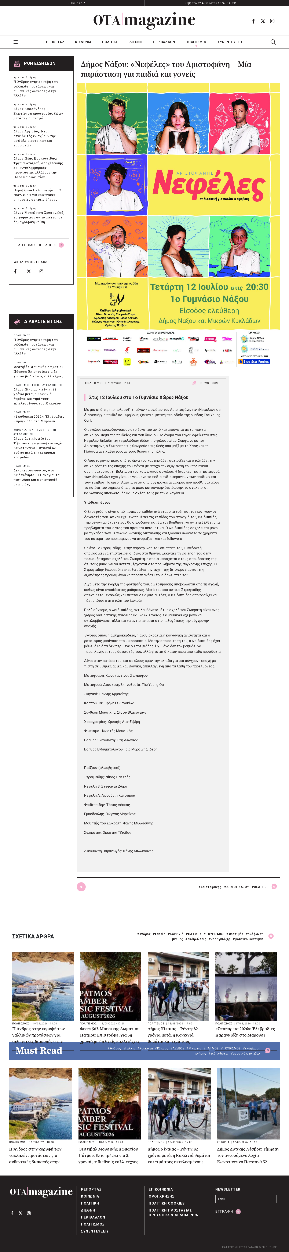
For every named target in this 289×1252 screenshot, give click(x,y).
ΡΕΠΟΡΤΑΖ (55, 42)
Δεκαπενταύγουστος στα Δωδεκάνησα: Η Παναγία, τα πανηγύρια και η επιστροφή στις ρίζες (37, 477)
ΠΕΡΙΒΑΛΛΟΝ (164, 42)
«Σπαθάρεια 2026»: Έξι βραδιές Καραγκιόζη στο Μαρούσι (39, 419)
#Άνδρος (144, 934)
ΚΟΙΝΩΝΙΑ (83, 42)
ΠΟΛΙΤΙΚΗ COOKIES (167, 1203)
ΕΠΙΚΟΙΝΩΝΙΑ (77, 3)
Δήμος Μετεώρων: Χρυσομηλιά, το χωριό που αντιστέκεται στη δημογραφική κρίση (39, 217)
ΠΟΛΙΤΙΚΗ (110, 42)
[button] (273, 42)
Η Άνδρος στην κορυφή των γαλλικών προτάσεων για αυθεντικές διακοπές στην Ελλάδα (36, 89)
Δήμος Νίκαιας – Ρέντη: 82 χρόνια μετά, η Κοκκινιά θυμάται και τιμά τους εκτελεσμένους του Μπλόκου (37, 397)
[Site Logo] (144, 21)
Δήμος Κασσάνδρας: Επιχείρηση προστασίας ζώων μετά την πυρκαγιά (38, 113)
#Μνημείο (194, 1048)
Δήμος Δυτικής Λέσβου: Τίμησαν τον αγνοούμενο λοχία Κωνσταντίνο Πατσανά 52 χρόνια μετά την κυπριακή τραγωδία (38, 448)
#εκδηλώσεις (195, 939)
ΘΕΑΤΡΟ (260, 887)
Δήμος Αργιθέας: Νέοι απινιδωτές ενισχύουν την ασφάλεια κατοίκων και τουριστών (35, 138)
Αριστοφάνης (211, 887)
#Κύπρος (161, 1048)
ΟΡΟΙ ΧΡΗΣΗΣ (162, 1196)
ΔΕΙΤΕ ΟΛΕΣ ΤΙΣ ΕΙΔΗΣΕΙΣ (37, 245)
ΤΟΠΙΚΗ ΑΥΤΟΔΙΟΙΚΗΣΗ (47, 385)
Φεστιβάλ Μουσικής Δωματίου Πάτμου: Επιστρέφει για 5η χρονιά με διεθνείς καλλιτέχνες (39, 371)
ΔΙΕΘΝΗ (135, 42)
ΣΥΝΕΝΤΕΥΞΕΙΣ (230, 42)
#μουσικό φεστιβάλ (248, 939)
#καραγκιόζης (220, 939)
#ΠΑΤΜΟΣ (193, 934)
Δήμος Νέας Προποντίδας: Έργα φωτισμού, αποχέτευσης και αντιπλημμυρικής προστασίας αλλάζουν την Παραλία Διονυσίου (38, 168)
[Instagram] (272, 21)
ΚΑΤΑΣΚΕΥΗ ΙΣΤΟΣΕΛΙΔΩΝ (240, 1247)
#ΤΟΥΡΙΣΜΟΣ (214, 934)
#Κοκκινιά (176, 934)
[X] (263, 21)
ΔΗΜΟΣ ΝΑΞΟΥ (237, 887)
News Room (210, 383)
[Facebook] (253, 21)
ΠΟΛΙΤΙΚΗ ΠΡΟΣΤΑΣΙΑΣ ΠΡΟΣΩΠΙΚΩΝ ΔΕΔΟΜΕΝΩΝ (174, 1212)
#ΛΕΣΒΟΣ (177, 1048)
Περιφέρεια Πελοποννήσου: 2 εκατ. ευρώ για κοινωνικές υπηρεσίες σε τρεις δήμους (37, 195)
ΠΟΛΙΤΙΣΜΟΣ (196, 42)
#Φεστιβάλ (234, 934)
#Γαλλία (159, 934)
